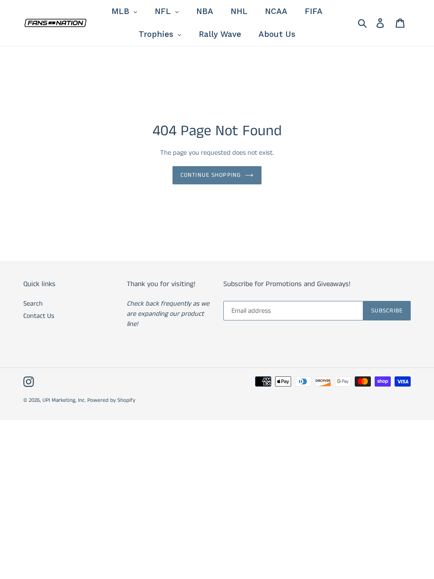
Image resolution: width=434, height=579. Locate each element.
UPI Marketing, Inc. (64, 400)
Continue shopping (211, 175)
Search (33, 304)
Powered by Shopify (111, 400)
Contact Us (38, 316)
